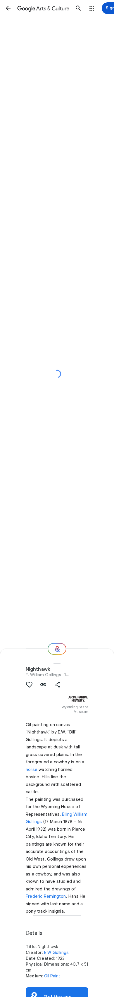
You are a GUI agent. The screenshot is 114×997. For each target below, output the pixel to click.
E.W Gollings (56, 952)
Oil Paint (52, 976)
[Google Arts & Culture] (43, 8)
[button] (8, 8)
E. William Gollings (43, 674)
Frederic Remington (46, 896)
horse (31, 769)
